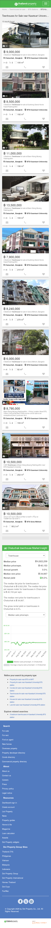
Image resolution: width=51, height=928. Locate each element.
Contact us (6, 775)
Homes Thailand (8, 882)
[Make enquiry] (7, 66)
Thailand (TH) (7, 851)
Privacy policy (8, 788)
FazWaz (5, 891)
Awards (5, 837)
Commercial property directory (14, 761)
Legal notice (7, 793)
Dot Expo (6, 886)
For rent (5, 735)
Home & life (7, 824)
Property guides (8, 820)
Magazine (6, 829)
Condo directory (8, 757)
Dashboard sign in (9, 802)
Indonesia (6, 869)
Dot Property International (12, 877)
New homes (7, 744)
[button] (44, 66)
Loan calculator (8, 833)
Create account (8, 807)
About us (5, 771)
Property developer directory (13, 752)
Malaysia (5, 864)
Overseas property (9, 748)
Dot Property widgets (10, 842)
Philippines (6, 856)
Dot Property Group (10, 873)
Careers (5, 779)
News (4, 815)
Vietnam (5, 860)
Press (4, 784)
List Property (7, 811)
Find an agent (7, 739)
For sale (5, 730)
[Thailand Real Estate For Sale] (25, 3)
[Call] (25, 66)
